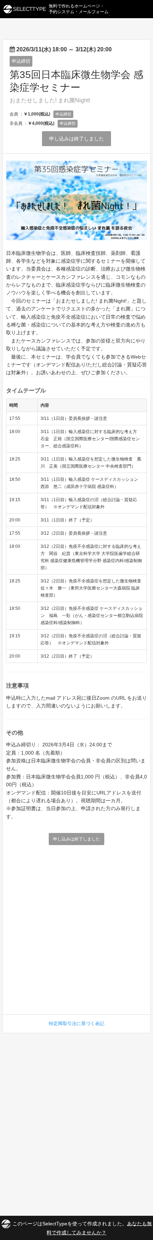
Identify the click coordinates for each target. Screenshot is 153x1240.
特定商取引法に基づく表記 (76, 1023)
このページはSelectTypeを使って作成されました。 (82, 1227)
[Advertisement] (76, 927)
